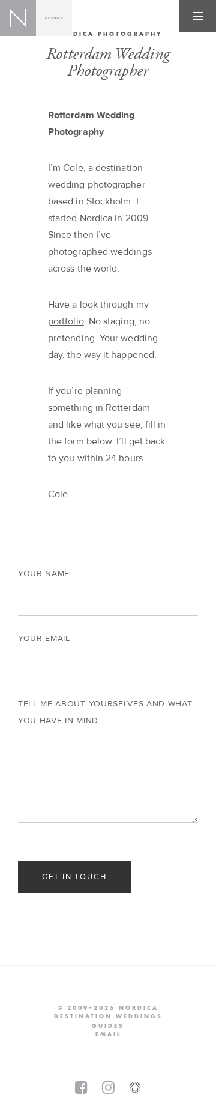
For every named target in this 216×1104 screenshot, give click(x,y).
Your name (44, 573)
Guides (108, 1026)
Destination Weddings (108, 1016)
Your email (44, 638)
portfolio (66, 321)
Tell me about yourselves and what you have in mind (105, 712)
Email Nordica (108, 1034)
